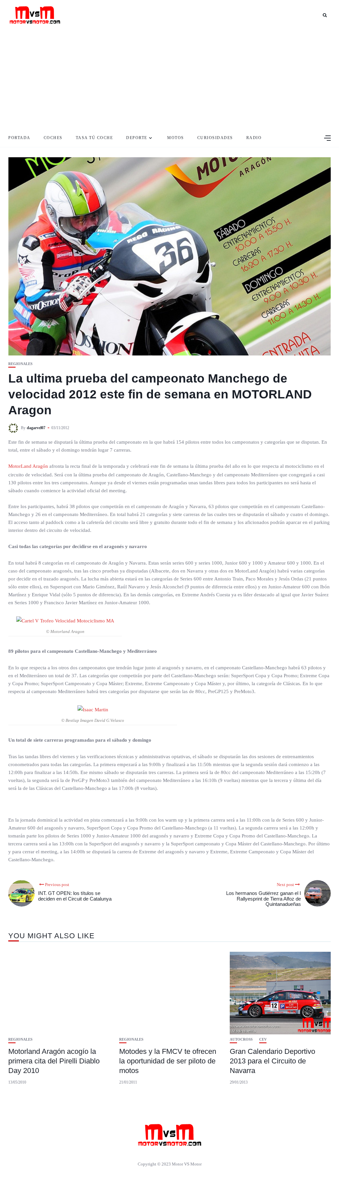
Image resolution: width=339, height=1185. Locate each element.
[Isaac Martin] (92, 709)
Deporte (136, 137)
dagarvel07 (36, 428)
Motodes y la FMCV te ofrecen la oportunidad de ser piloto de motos (167, 1060)
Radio (254, 137)
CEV (263, 1039)
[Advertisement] (169, 79)
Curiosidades (215, 137)
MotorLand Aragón (28, 466)
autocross (241, 1039)
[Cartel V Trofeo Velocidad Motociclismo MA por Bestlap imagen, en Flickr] (65, 620)
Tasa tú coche (94, 137)
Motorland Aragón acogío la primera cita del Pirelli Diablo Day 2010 (54, 1060)
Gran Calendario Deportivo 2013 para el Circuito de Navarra (272, 1060)
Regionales (20, 364)
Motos (175, 137)
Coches (53, 137)
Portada (19, 137)
